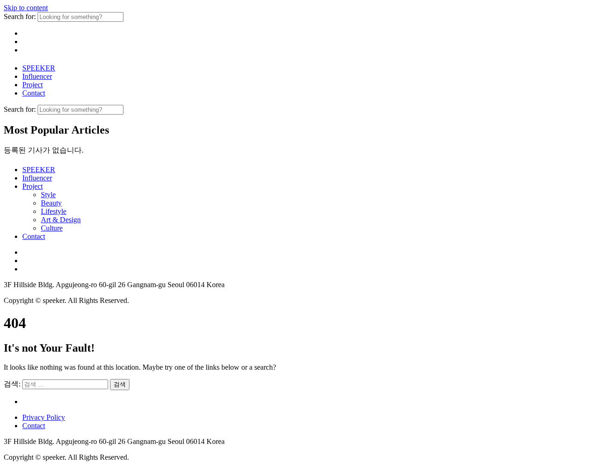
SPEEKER (38, 68)
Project (32, 85)
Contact (33, 93)
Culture (52, 228)
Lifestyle (53, 211)
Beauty (51, 203)
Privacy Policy (43, 417)
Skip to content (26, 8)
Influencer (37, 76)
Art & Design (61, 220)
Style (48, 195)
